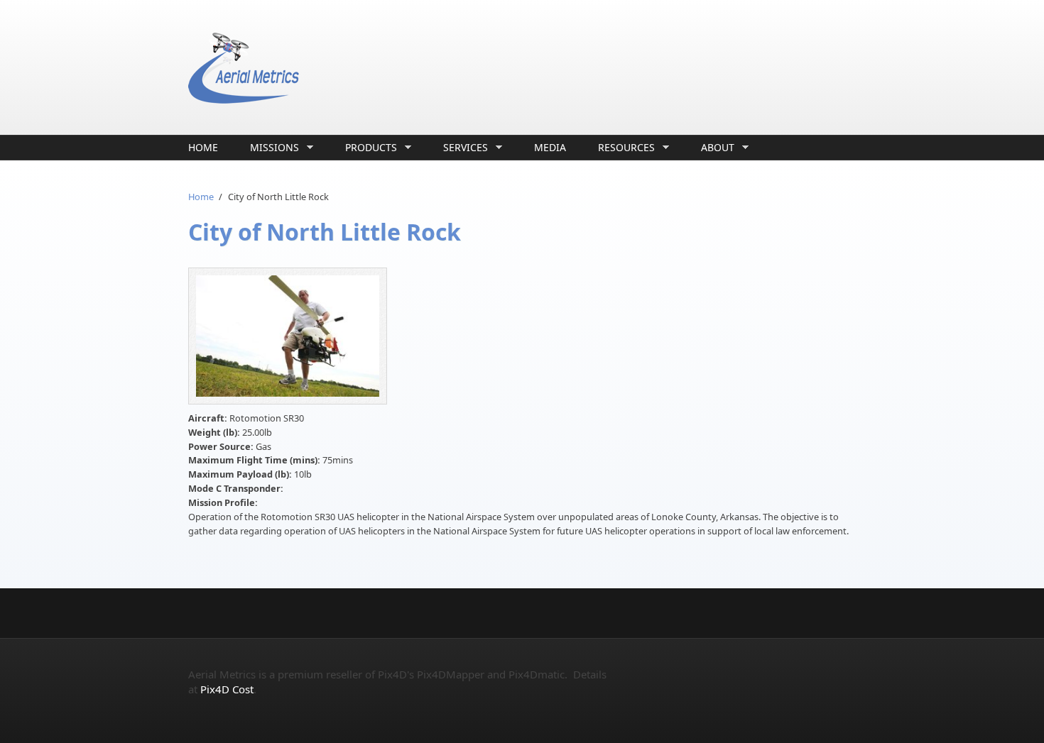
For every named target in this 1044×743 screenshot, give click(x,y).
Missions (271, 148)
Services (462, 148)
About (714, 148)
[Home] (408, 67)
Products (367, 148)
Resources (623, 148)
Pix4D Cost (227, 689)
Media (550, 147)
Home (203, 147)
